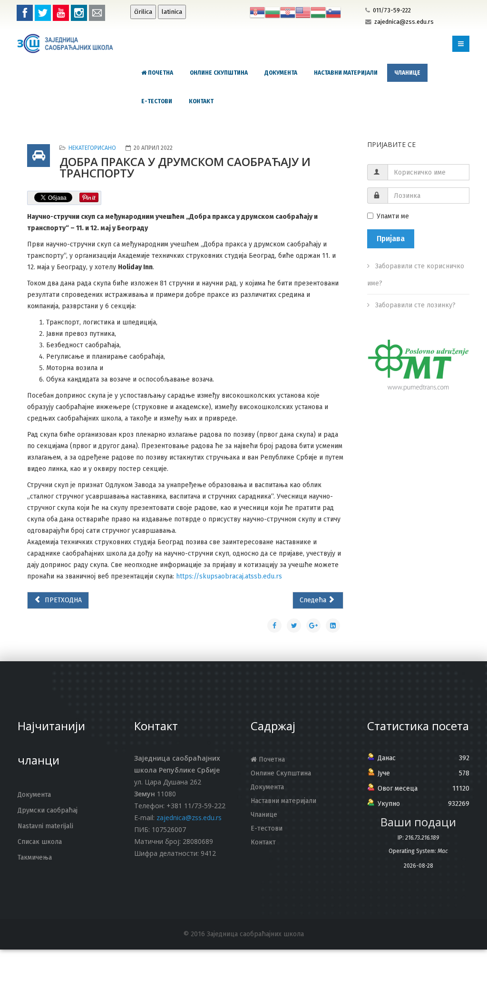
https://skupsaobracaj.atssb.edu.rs (229, 576)
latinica (172, 12)
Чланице (407, 72)
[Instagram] (79, 13)
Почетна (159, 72)
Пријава (391, 238)
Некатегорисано (92, 148)
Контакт (201, 101)
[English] (303, 12)
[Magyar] (318, 12)
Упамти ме (393, 216)
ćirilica (143, 12)
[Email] (97, 13)
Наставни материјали (346, 72)
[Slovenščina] (333, 12)
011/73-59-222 (392, 10)
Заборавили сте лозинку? (414, 305)
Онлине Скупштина (219, 72)
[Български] (272, 12)
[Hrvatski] (287, 12)
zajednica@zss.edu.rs (404, 21)
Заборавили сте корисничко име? (415, 274)
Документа (280, 72)
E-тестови (156, 101)
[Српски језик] (257, 12)
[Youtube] (61, 13)
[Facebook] (24, 13)
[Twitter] (43, 13)
